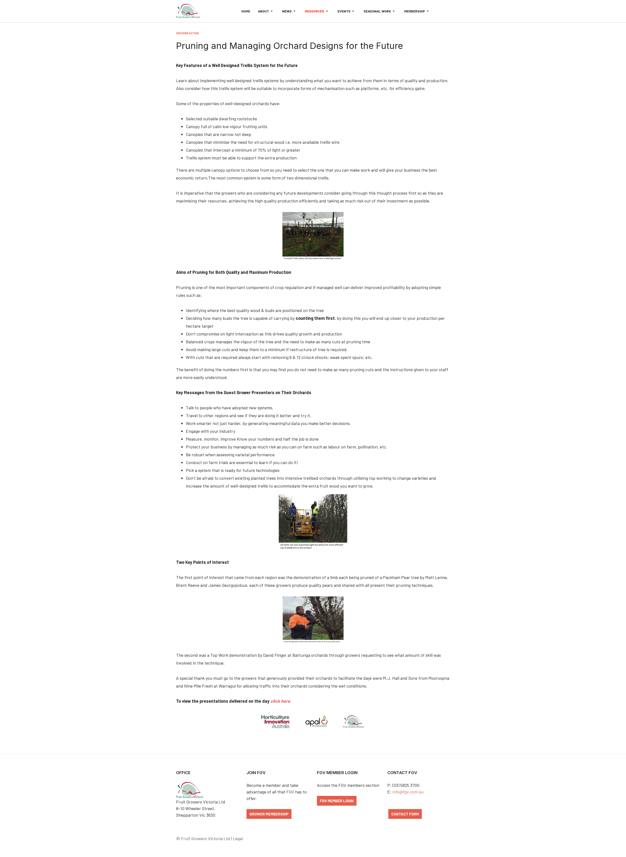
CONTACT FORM (405, 814)
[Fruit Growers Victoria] (188, 11)
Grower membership (269, 814)
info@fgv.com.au (408, 791)
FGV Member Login (337, 800)
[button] (266, 11)
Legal (238, 838)
